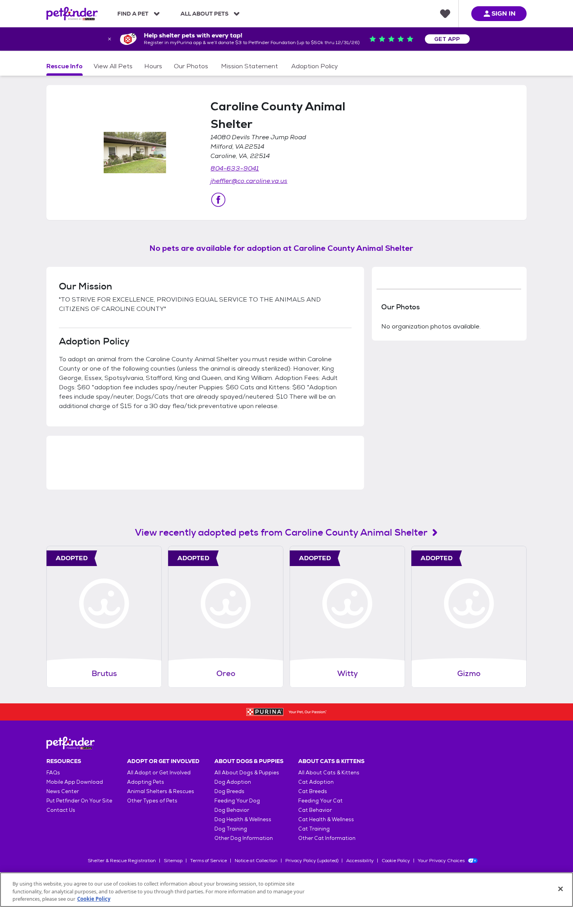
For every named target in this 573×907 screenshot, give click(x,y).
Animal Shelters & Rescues (160, 791)
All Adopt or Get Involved (159, 772)
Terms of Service (208, 860)
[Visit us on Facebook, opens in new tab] (218, 200)
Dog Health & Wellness (242, 819)
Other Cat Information (326, 838)
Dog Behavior (231, 810)
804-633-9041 (234, 168)
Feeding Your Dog (237, 800)
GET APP (447, 39)
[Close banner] (109, 39)
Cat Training (314, 828)
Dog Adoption (232, 782)
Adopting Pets (145, 782)
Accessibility (360, 860)
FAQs (53, 772)
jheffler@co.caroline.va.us (248, 181)
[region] (286, 889)
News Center (62, 791)
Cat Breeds (312, 791)
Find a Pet (133, 13)
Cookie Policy (396, 860)
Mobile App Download (74, 782)
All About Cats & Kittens (328, 772)
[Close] (560, 888)
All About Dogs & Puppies (246, 772)
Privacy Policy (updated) (311, 860)
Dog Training (230, 828)
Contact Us (60, 810)
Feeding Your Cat (320, 800)
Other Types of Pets (152, 800)
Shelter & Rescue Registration (122, 860)
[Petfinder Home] (72, 13)
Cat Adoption (316, 782)
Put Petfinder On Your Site (79, 800)
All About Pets (204, 13)
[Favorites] (445, 13)
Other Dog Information (243, 838)
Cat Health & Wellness (326, 819)
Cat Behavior (315, 810)
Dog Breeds (229, 791)
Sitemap (173, 860)
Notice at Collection (256, 860)
